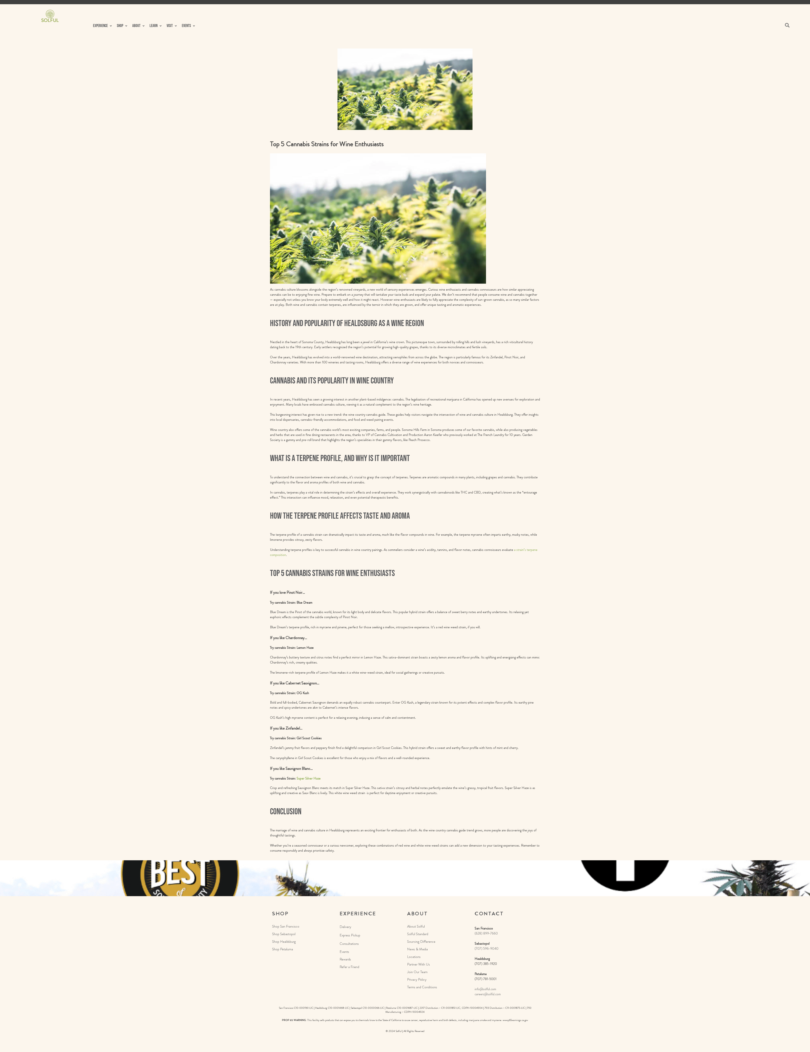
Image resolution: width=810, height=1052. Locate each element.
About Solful (416, 926)
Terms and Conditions (422, 987)
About (136, 25)
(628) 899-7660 (486, 933)
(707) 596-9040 (486, 948)
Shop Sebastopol (284, 933)
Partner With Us (418, 964)
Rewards (345, 959)
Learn (154, 25)
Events (344, 951)
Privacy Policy (417, 979)
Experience (100, 25)
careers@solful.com (488, 994)
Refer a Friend (349, 966)
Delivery (345, 926)
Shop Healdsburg (284, 941)
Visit (170, 25)
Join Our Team (417, 971)
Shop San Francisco (285, 926)
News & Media (417, 949)
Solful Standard (417, 933)
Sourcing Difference (421, 941)
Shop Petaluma (282, 949)
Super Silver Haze (309, 778)
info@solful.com (485, 989)
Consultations (349, 943)
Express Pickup (350, 935)
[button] (102, 25)
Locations (414, 956)
